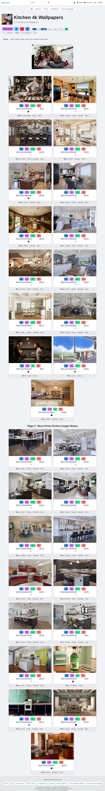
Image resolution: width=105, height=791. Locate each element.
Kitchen (46, 9)
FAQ (12, 783)
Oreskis (79, 725)
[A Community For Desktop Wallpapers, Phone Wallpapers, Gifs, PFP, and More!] (31, 9)
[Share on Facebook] (27, 29)
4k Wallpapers (54, 9)
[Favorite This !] (27, 235)
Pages (50, 29)
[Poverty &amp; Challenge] (30, 715)
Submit (80, 2)
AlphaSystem (35, 725)
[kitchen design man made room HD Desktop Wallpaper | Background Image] (30, 585)
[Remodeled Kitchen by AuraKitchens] (52, 406)
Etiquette (51, 783)
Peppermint (74, 685)
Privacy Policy (20, 783)
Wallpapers (10, 33)
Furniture (68, 115)
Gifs (35, 33)
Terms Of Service (31, 783)
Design (29, 598)
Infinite (44, 29)
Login (95, 2)
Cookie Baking (26, 115)
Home (31, 39)
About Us (5, 783)
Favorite (8, 29)
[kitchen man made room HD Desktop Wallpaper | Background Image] (30, 232)
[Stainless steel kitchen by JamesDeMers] (52, 759)
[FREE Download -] (21, 235)
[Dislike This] (39, 235)
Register (100, 2)
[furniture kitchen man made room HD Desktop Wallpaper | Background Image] (30, 542)
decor (46, 39)
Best (56, 29)
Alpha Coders (5, 2)
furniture (22, 39)
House (23, 729)
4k (18, 33)
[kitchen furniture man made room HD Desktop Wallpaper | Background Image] (30, 499)
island (12, 39)
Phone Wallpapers (26, 33)
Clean (42, 39)
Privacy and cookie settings (94, 783)
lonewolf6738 (57, 415)
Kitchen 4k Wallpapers (67, 9)
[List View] (38, 29)
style (27, 39)
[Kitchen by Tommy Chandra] (74, 362)
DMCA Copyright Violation (76, 783)
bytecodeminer (35, 198)
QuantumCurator (35, 111)
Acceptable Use (42, 783)
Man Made (38, 9)
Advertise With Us (62, 783)
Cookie (34, 115)
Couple (29, 375)
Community (88, 2)
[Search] (48, 2)
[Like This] (55, 409)
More (61, 29)
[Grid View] (34, 29)
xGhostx (80, 111)
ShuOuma (79, 372)
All (3, 33)
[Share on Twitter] (16, 29)
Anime (74, 375)
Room (86, 115)
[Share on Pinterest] (22, 29)
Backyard (36, 39)
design (16, 39)
